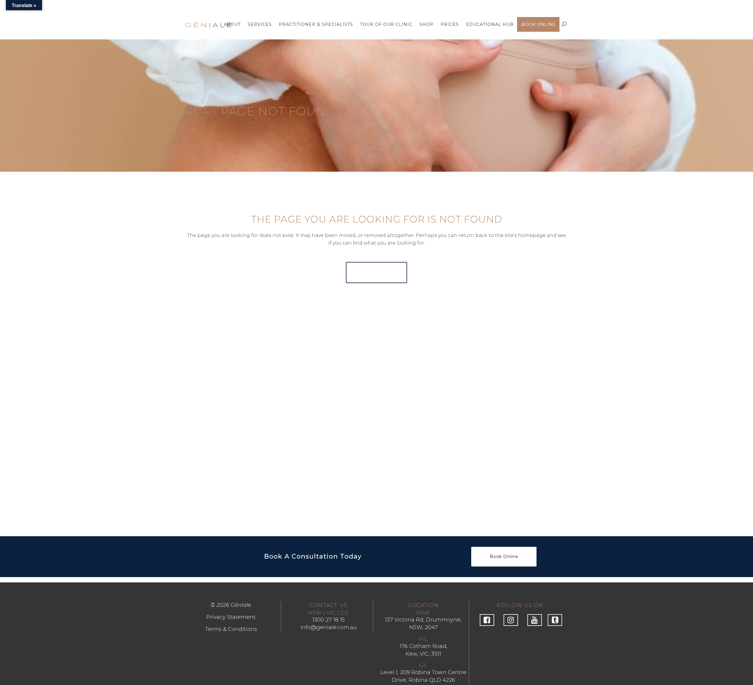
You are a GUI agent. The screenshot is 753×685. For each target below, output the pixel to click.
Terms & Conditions (231, 629)
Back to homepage (376, 272)
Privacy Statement (231, 617)
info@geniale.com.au (328, 627)
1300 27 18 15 (328, 619)
